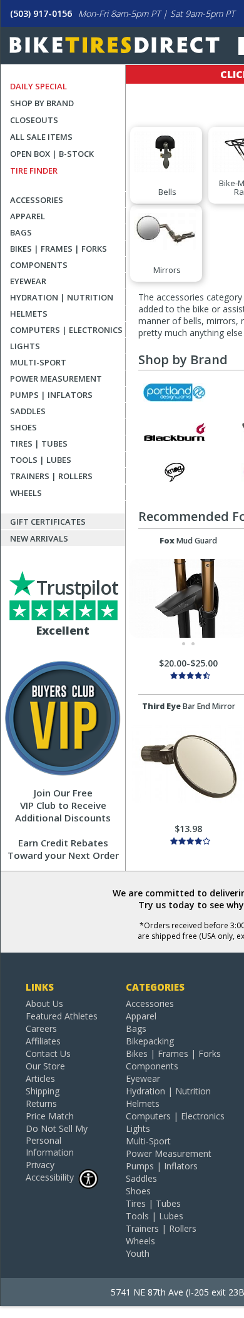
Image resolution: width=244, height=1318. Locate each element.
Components (39, 264)
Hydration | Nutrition (61, 297)
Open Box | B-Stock (52, 153)
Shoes (23, 427)
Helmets (29, 313)
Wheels (26, 492)
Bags (21, 232)
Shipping (42, 1091)
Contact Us (48, 1053)
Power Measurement (56, 378)
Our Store (45, 1066)
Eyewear (28, 281)
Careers (41, 1028)
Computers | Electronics (66, 329)
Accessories (36, 200)
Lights (25, 346)
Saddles (28, 411)
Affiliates (43, 1041)
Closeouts (34, 120)
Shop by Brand (42, 103)
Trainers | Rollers (51, 476)
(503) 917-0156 (41, 13)
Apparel (27, 216)
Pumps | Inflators (51, 394)
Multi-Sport (38, 362)
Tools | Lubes (40, 459)
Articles (40, 1078)
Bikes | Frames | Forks (58, 248)
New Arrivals (39, 538)
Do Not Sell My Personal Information (57, 1140)
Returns (41, 1103)
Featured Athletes (62, 1016)
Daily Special (38, 86)
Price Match (50, 1116)
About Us (44, 1003)
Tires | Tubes (39, 443)
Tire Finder (34, 170)
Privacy (40, 1165)
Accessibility (50, 1177)
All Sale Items (41, 136)
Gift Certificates (48, 521)
